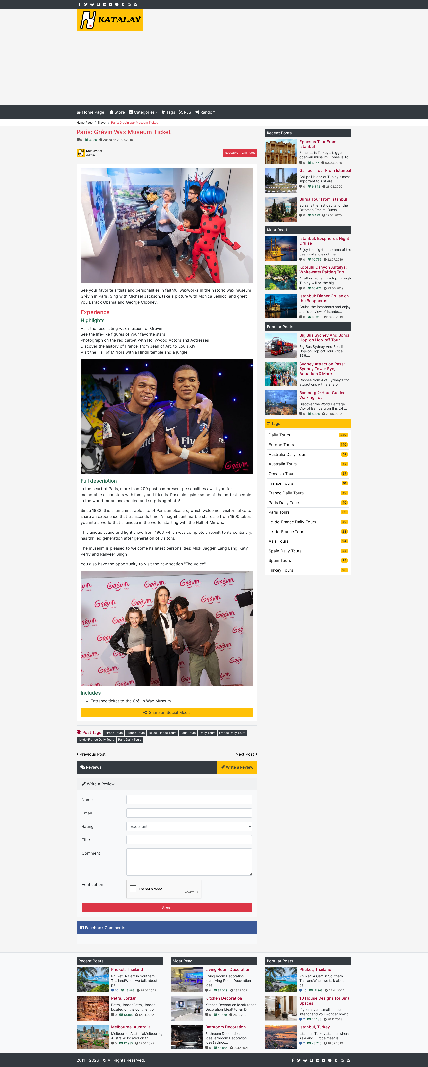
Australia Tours (307, 463)
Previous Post (92, 754)
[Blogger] (117, 3)
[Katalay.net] (110, 19)
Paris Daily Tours (129, 739)
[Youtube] (110, 3)
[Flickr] (104, 3)
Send (167, 907)
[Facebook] (80, 3)
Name (87, 799)
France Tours (136, 733)
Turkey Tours (307, 570)
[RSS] (135, 3)
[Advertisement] (214, 68)
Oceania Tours (307, 473)
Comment (91, 853)
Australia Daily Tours (307, 454)
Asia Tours (307, 541)
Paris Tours (188, 733)
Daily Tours (207, 733)
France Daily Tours (232, 733)
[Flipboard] (98, 3)
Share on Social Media (170, 712)
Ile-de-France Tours (162, 733)
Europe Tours (114, 733)
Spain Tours (307, 560)
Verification (92, 884)
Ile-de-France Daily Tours (96, 739)
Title (86, 839)
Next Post (245, 754)
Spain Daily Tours (307, 550)
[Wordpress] (129, 3)
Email (87, 813)
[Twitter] (86, 3)
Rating (88, 826)
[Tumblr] (123, 3)
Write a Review (239, 767)
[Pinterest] (92, 3)
